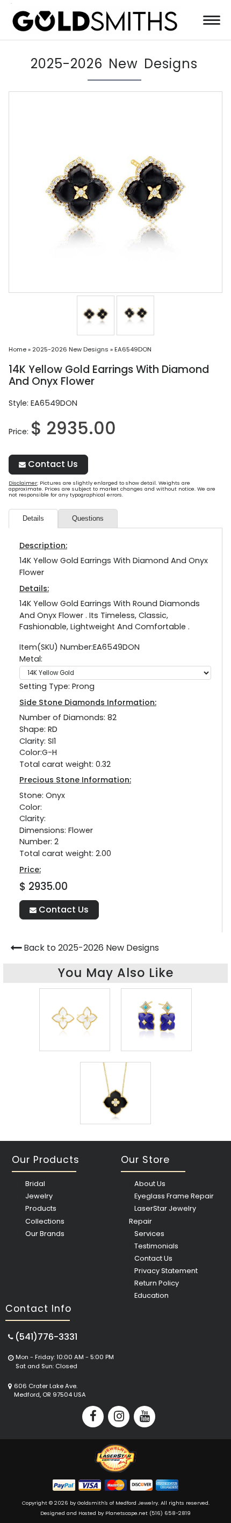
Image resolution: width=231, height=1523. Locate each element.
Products (40, 1208)
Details (33, 518)
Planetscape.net (126, 1513)
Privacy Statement (166, 1270)
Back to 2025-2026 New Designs (91, 948)
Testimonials (156, 1246)
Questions (88, 518)
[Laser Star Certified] (115, 1469)
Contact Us (52, 464)
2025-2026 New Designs (70, 349)
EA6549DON (132, 349)
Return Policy (156, 1283)
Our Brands (44, 1233)
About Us (149, 1183)
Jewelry (39, 1196)
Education (151, 1295)
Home (17, 349)
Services (149, 1233)
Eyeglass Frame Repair (174, 1196)
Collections (44, 1221)
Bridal (35, 1183)
